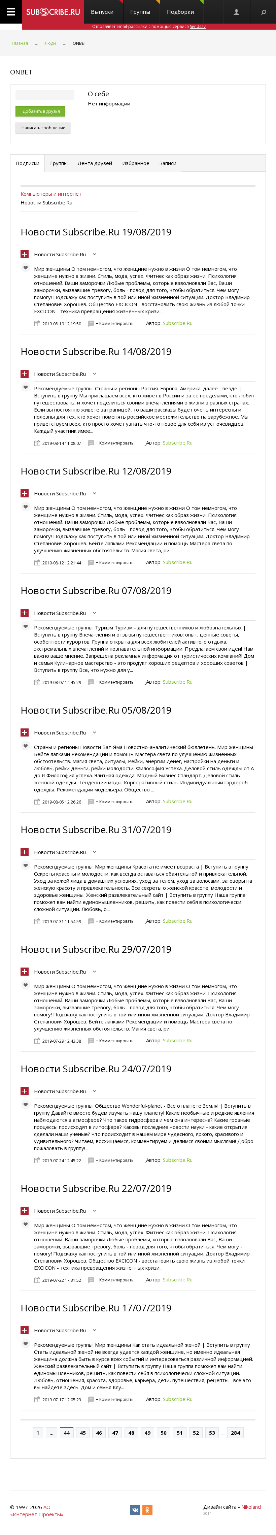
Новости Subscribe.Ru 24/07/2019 (96, 1068)
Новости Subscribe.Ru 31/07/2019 (96, 829)
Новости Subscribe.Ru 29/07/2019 (96, 949)
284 (235, 1432)
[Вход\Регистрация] (236, 12)
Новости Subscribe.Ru (60, 254)
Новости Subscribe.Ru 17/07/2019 (96, 1307)
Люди (50, 43)
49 (147, 1432)
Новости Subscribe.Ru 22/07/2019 (96, 1188)
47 (115, 1432)
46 (99, 1432)
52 (196, 1432)
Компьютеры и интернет (51, 193)
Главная (20, 43)
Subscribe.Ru (178, 323)
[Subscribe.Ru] (53, 12)
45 (83, 1432)
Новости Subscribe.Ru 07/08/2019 (96, 590)
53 (212, 1432)
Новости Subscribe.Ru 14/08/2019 (96, 351)
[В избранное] (27, 269)
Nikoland (251, 1506)
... (51, 1432)
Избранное (135, 163)
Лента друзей (95, 163)
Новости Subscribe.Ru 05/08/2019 (96, 710)
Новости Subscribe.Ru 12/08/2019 (96, 470)
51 (180, 1432)
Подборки (180, 11)
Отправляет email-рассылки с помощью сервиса (149, 26)
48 (131, 1432)
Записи (168, 163)
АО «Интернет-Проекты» (37, 1510)
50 (164, 1432)
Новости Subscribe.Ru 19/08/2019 (96, 231)
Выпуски (102, 11)
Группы (140, 11)
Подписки (27, 163)
